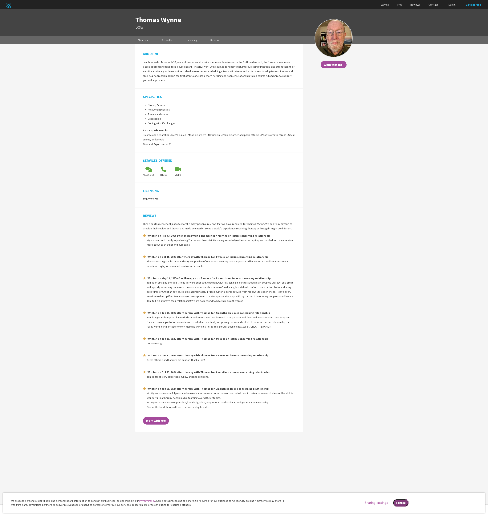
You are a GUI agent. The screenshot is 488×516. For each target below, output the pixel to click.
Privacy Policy (147, 500)
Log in (452, 4)
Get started (473, 4)
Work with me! (334, 65)
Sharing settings (376, 503)
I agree (401, 503)
